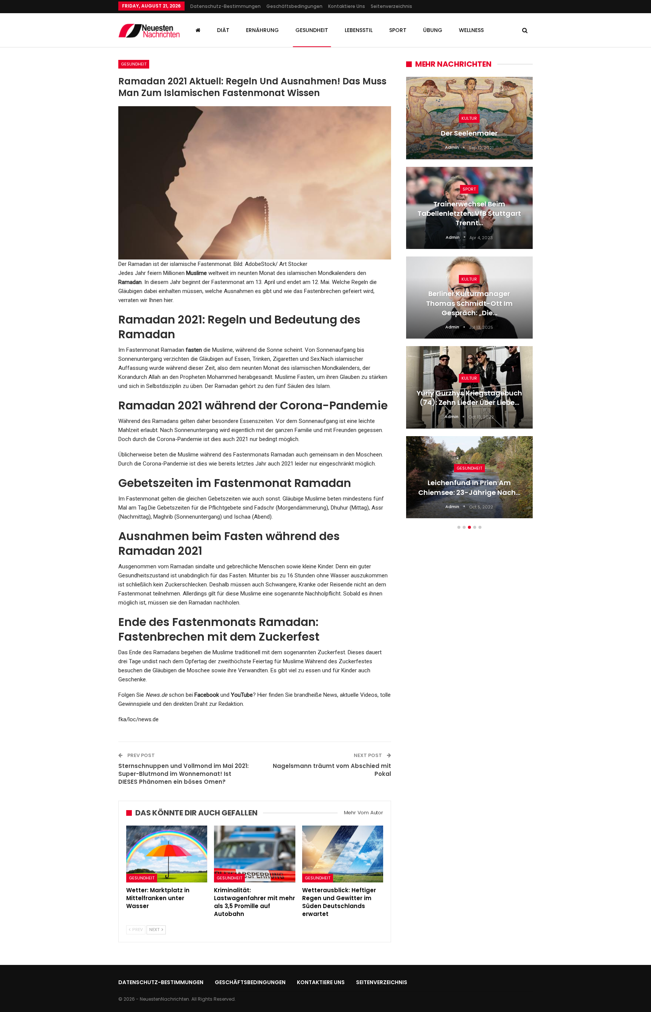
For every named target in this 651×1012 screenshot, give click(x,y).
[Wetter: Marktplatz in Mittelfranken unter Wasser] (166, 854)
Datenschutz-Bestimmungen (225, 6)
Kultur (469, 118)
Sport (397, 30)
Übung (432, 30)
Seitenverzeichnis (391, 6)
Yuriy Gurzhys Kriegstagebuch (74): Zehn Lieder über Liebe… (469, 397)
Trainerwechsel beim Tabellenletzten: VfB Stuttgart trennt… (469, 213)
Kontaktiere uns (346, 6)
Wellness (471, 30)
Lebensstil (359, 30)
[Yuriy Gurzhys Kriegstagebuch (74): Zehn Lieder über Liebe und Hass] (469, 387)
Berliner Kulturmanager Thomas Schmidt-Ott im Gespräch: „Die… (469, 303)
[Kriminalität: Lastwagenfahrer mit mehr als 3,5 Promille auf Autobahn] (254, 854)
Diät (223, 30)
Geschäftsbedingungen (294, 6)
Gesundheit (311, 30)
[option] (469, 301)
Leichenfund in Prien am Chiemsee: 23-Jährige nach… (469, 487)
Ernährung (262, 30)
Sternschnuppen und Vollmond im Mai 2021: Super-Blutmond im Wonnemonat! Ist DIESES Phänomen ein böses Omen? (183, 774)
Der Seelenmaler (469, 133)
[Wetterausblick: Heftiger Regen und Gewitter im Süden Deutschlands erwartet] (342, 854)
